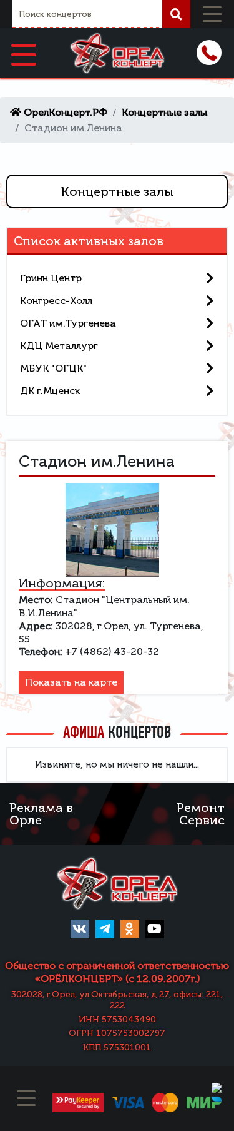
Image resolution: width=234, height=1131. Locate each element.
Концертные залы (117, 191)
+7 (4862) (209, 52)
